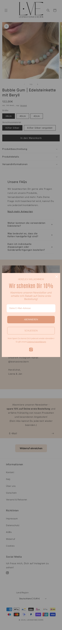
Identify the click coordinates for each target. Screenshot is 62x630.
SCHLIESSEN (31, 330)
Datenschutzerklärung (36, 342)
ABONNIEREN (31, 319)
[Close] (56, 276)
